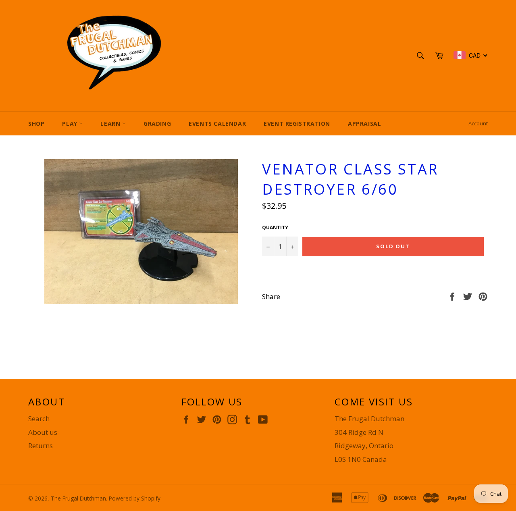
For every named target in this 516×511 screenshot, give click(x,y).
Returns (40, 445)
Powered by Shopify (134, 498)
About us (42, 432)
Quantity (275, 227)
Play (70, 123)
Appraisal (364, 123)
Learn (111, 123)
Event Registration (297, 123)
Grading (157, 123)
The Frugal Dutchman (78, 498)
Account (478, 123)
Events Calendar (217, 123)
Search (39, 418)
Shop (36, 123)
